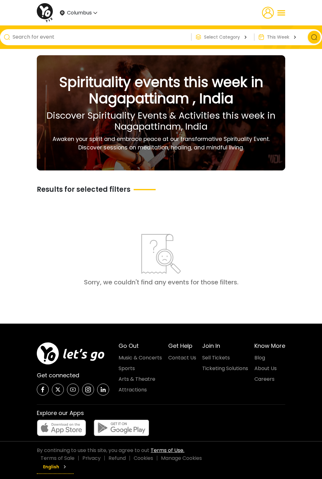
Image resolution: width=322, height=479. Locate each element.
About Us (265, 368)
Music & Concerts (140, 357)
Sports (127, 368)
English (51, 467)
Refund (117, 458)
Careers (264, 379)
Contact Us (182, 357)
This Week (278, 37)
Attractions (133, 389)
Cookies (143, 458)
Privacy (91, 458)
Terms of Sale (58, 458)
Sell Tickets (216, 357)
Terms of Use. (167, 450)
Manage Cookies (181, 458)
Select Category (222, 37)
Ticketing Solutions (225, 368)
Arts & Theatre (137, 379)
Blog (259, 357)
